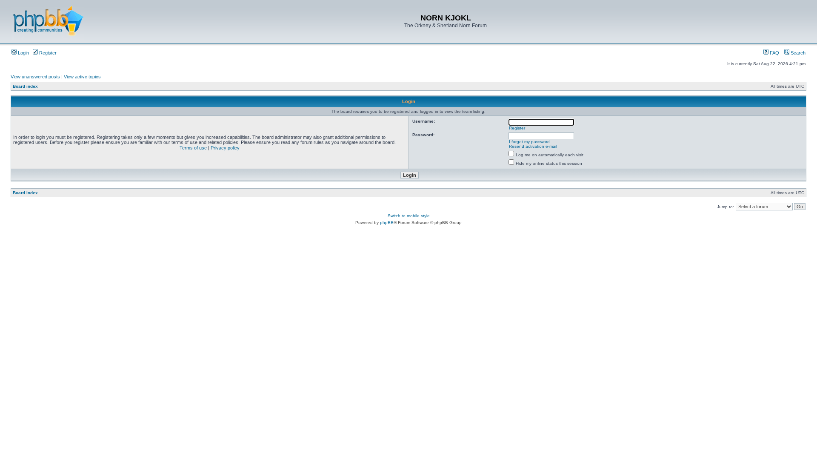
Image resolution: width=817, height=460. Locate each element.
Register (47, 52)
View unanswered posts (35, 76)
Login (23, 52)
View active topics (82, 76)
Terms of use (193, 147)
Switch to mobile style (409, 215)
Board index (25, 86)
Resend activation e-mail (533, 146)
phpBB (387, 222)
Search (797, 52)
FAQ (773, 52)
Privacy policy (225, 147)
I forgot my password (529, 141)
